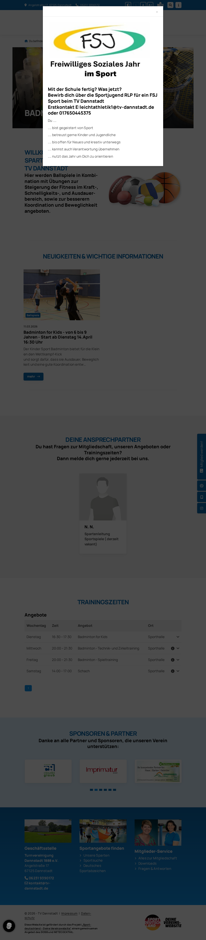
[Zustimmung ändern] (9, 926)
